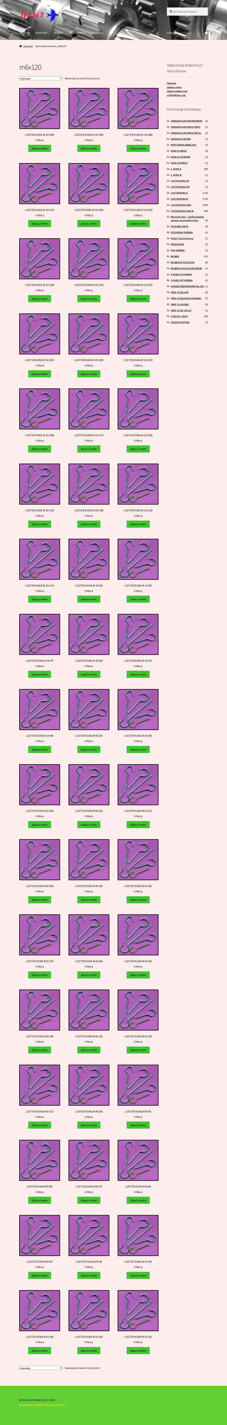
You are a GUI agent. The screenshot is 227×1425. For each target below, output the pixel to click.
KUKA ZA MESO (179, 150)
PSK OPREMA (178, 250)
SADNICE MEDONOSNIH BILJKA (187, 286)
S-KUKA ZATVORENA (182, 280)
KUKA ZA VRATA (179, 162)
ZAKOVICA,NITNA (180, 322)
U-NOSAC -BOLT (179, 316)
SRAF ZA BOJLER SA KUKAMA (186, 298)
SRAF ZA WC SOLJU (181, 310)
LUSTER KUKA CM (180, 186)
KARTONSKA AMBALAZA (183, 144)
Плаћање (97, 33)
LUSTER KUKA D (179, 192)
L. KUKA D (176, 169)
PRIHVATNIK (177, 244)
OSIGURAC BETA (179, 226)
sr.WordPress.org (176, 95)
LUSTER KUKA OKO (181, 205)
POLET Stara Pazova (182, 238)
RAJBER (175, 256)
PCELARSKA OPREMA (182, 232)
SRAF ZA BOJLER (179, 292)
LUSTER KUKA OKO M (182, 211)
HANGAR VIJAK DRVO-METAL (186, 133)
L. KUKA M (176, 175)
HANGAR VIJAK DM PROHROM (186, 120)
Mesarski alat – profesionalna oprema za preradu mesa (187, 218)
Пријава (171, 83)
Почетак (24, 33)
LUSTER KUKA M (179, 198)
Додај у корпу (40, 148)
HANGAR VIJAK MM (181, 139)
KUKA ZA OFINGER (180, 156)
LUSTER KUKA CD (180, 180)
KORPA (58, 33)
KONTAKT (42, 33)
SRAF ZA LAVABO (180, 304)
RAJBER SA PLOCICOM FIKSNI (186, 268)
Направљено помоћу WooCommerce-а (43, 1404)
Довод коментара (177, 91)
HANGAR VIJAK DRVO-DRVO (185, 127)
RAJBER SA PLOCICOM (182, 262)
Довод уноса (174, 87)
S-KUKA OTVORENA (181, 274)
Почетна (28, 46)
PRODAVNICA (77, 33)
